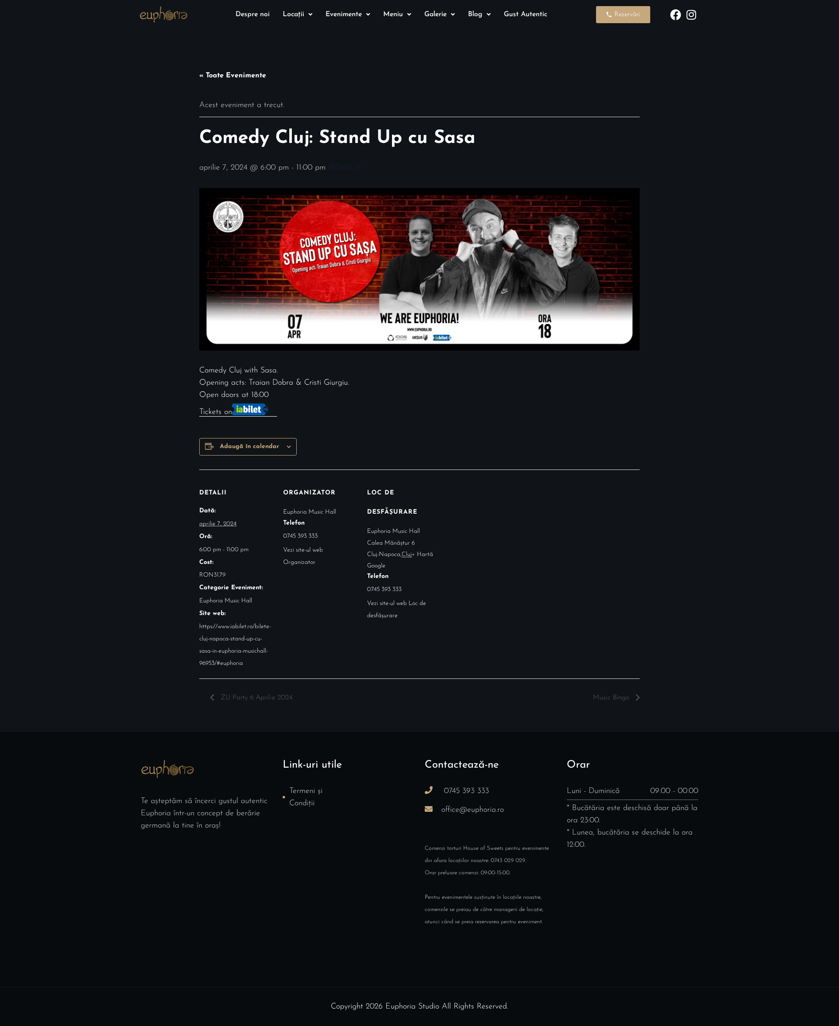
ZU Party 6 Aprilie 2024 (255, 697)
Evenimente (344, 14)
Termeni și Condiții (305, 797)
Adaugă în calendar (249, 446)
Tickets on (215, 412)
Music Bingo (612, 697)
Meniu (393, 14)
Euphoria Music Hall (225, 601)
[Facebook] (675, 14)
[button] (297, 14)
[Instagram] (691, 14)
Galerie (435, 14)
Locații (293, 14)
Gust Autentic (525, 14)
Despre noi (253, 14)
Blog (475, 14)
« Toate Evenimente (232, 75)
